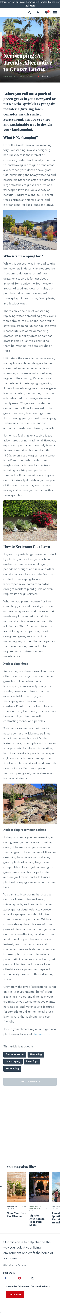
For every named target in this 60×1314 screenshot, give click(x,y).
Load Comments (30, 1082)
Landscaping (13, 1061)
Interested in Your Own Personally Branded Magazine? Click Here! (30, 4)
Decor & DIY (12, 1206)
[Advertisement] (30, 1127)
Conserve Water (15, 1054)
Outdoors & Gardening (18, 76)
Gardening (36, 1054)
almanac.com (41, 1034)
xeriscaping (12, 1068)
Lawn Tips (32, 1061)
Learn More (15, 1294)
